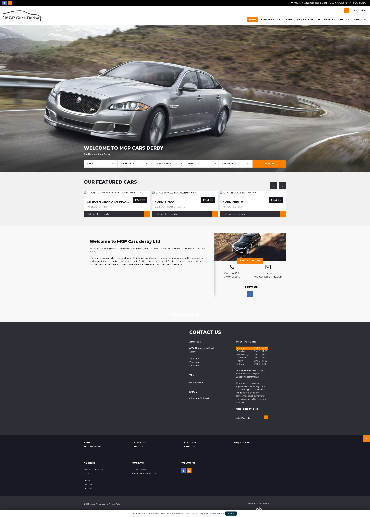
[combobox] (100, 164)
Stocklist (267, 19)
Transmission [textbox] (162, 163)
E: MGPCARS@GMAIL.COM (144, 473)
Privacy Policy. (115, 504)
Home (252, 19)
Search (269, 163)
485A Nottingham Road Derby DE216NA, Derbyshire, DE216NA (329, 2)
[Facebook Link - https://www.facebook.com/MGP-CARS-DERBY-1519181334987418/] (4, 3)
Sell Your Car (250, 260)
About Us (360, 19)
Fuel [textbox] (190, 163)
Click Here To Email (199, 398)
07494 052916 (357, 10)
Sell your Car (326, 19)
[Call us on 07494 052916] (232, 267)
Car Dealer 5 (264, 503)
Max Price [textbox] (227, 163)
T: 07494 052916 (139, 469)
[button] (366, 438)
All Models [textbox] (127, 163)
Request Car (305, 19)
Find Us (344, 19)
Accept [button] (231, 513)
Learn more (218, 513)
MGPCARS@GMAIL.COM (268, 276)
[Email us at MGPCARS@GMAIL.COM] (10, 3)
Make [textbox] (90, 163)
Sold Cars (285, 19)
